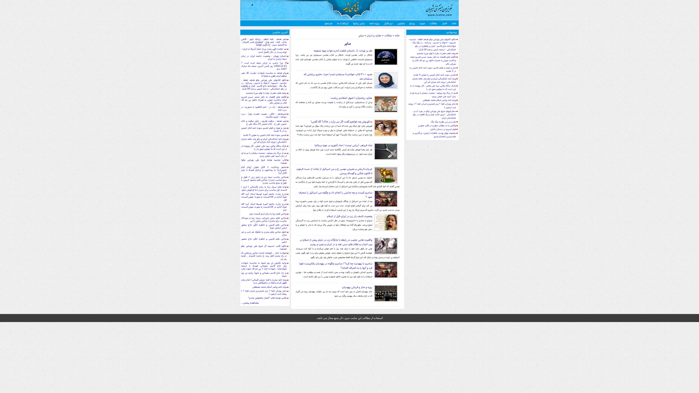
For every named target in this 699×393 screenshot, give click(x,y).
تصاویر (401, 23)
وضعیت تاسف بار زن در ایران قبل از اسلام (349, 216)
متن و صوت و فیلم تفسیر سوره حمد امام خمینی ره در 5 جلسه (264, 129)
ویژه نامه (374, 23)
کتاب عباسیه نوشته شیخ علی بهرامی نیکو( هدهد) (264, 161)
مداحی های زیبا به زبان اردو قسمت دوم (268, 213)
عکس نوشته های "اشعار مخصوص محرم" (267, 297)
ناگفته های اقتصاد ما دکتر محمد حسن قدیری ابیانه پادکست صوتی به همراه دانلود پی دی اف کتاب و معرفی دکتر (264, 100)
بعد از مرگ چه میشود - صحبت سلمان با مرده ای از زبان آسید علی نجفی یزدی (264, 154)
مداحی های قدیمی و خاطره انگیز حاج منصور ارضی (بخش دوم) (264, 226)
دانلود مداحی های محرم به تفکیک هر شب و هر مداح (264, 233)
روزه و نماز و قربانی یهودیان (357, 287)
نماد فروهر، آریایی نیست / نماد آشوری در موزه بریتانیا (343, 145)
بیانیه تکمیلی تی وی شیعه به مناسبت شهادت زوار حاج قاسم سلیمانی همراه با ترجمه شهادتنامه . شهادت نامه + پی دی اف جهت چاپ (264, 266)
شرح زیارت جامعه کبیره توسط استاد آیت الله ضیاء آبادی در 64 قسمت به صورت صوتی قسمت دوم (264, 207)
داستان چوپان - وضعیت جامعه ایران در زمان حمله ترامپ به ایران (264, 57)
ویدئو (412, 23)
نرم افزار (388, 23)
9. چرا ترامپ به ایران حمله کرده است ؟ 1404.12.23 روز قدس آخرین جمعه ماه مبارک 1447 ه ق (264, 66)
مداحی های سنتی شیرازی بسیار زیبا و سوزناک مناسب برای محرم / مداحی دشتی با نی (264, 219)
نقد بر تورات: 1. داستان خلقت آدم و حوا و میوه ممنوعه (343, 50)
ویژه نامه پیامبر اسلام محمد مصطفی (269, 287)
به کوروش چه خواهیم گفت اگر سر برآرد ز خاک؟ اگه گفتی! (341, 121)
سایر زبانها (359, 23)
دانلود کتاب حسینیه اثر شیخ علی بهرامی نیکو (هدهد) (264, 247)
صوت (422, 23)
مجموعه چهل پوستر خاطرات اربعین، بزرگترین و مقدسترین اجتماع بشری (434, 134)
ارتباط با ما (342, 23)
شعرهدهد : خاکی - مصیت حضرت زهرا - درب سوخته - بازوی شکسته (264, 115)
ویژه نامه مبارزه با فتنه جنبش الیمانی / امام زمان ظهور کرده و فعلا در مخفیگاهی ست (264, 281)
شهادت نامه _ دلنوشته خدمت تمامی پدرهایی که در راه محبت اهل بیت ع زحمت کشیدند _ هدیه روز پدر (264, 256)
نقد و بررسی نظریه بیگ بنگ (443, 121)
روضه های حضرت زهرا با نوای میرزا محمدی (266, 93)
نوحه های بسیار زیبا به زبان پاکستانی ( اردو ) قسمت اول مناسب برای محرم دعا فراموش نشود (264, 188)
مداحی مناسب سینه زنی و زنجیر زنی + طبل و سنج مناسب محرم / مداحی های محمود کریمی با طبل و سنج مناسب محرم (264, 180)
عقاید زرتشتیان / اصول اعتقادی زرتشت (351, 98)
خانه (454, 23)
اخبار (444, 23)
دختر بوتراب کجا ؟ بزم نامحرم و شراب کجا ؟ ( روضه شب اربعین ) (264, 292)
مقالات (433, 23)
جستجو (328, 23)
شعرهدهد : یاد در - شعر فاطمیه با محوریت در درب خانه (264, 108)
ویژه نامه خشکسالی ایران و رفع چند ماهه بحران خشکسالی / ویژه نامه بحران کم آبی (264, 140)
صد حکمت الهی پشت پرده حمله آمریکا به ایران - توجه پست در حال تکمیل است (264, 50)
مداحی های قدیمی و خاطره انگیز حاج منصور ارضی (264, 240)
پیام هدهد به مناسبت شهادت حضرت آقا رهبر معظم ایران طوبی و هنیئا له (264, 74)
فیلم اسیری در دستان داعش (443, 129)
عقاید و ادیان (373, 35)
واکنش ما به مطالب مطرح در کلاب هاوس (437, 125)
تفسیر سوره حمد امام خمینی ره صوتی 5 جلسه (265, 135)
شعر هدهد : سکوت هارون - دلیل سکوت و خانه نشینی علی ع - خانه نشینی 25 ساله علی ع (264, 122)
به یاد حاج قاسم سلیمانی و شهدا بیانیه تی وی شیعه (264, 274)
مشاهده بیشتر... (250, 303)
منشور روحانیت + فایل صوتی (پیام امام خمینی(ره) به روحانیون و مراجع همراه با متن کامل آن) (264, 170)
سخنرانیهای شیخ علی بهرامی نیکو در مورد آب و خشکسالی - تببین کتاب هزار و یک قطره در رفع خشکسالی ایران (434, 114)
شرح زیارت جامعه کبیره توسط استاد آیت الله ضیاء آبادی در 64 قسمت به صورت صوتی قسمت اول (264, 197)
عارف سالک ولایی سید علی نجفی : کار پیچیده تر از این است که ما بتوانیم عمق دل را (264, 147)
